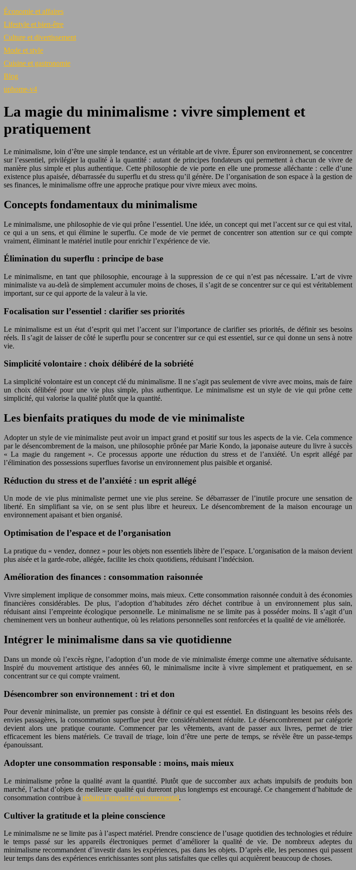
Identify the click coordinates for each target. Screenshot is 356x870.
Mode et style (23, 50)
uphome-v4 (20, 89)
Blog (11, 76)
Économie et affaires (34, 11)
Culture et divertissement (40, 37)
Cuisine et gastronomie (37, 63)
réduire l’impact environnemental (131, 798)
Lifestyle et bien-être (34, 24)
